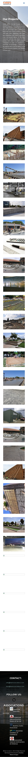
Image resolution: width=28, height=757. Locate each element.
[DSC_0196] (14, 575)
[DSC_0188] (14, 556)
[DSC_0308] (14, 178)
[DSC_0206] (14, 141)
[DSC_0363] (14, 197)
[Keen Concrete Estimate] (14, 631)
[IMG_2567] (14, 404)
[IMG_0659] (14, 272)
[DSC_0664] (14, 329)
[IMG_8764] (14, 423)
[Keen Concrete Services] (14, 159)
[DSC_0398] (14, 103)
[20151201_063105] (14, 551)
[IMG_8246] (14, 122)
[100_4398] (14, 593)
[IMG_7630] (14, 460)
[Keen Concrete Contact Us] (14, 479)
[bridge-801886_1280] (14, 291)
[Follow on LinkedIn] (14, 700)
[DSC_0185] (14, 348)
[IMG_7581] (14, 310)
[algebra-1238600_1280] (14, 253)
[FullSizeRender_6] (14, 650)
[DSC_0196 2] (14, 532)
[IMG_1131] (14, 235)
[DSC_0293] (14, 385)
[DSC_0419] (14, 216)
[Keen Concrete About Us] (14, 442)
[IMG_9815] (14, 612)
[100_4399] (14, 366)
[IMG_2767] (14, 513)
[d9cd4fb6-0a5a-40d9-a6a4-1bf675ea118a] (14, 84)
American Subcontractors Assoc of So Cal (15, 719)
